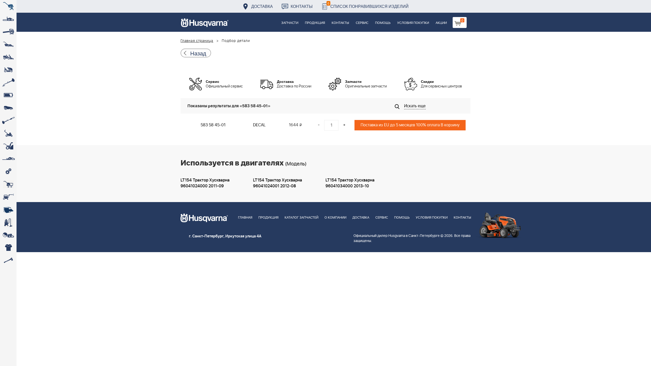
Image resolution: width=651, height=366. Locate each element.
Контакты (302, 6)
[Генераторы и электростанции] (8, 184)
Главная (245, 217)
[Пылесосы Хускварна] (8, 222)
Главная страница (197, 40)
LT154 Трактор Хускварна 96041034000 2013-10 (350, 183)
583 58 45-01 (213, 125)
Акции (441, 23)
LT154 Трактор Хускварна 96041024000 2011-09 (205, 183)
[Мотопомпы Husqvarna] (8, 209)
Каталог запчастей (301, 217)
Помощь (383, 23)
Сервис (362, 23)
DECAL (259, 125)
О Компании (335, 217)
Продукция (315, 23)
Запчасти (289, 23)
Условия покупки (413, 23)
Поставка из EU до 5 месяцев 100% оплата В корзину (410, 125)
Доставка (262, 6)
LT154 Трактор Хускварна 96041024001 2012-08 (277, 183)
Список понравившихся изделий (368, 5)
